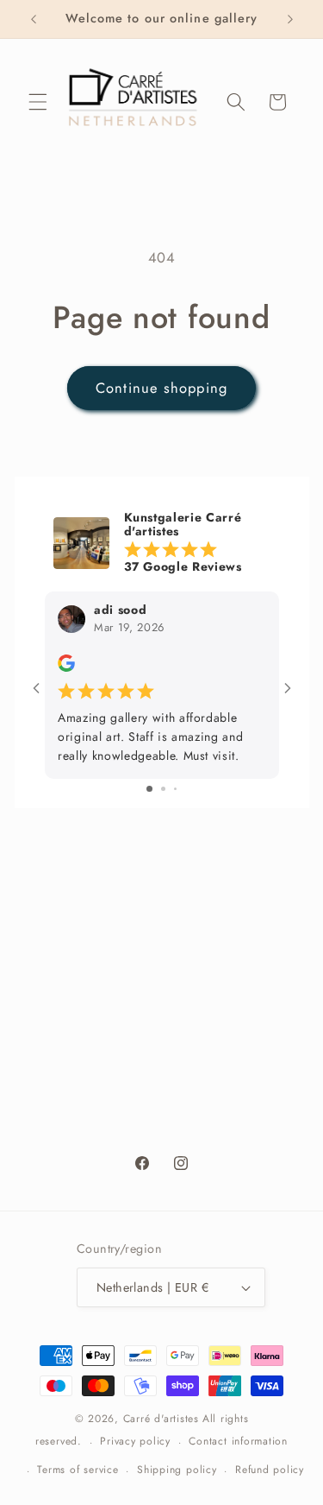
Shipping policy (177, 1469)
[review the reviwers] (66, 667)
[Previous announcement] (34, 19)
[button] (38, 102)
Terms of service (77, 1469)
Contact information (238, 1441)
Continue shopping (161, 387)
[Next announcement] (290, 19)
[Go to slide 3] (175, 788)
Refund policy (269, 1469)
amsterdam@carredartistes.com (180, 1053)
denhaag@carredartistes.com (180, 1135)
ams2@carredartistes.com (180, 971)
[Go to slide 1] (149, 789)
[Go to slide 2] (163, 789)
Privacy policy (135, 1441)
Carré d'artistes (161, 1418)
